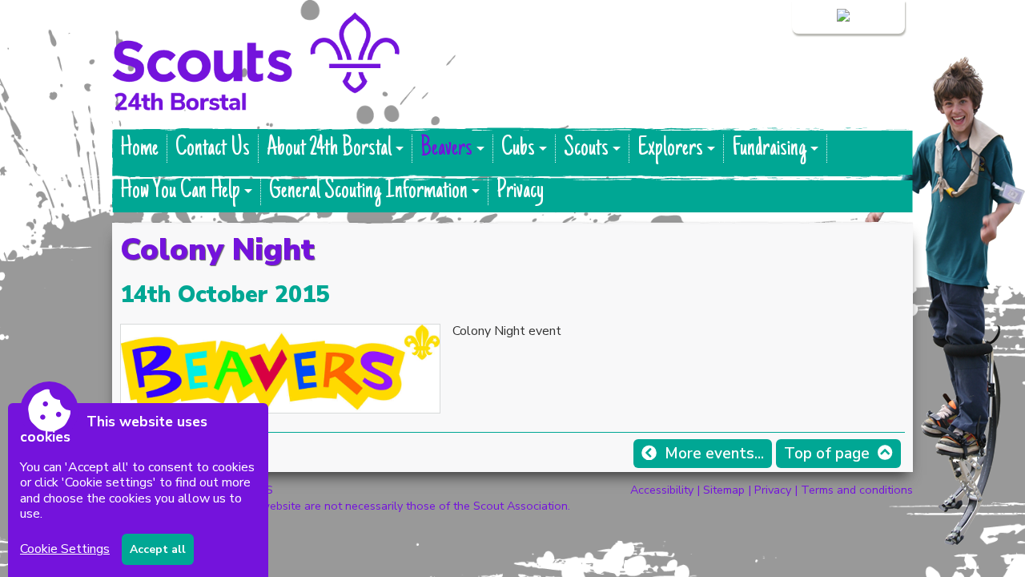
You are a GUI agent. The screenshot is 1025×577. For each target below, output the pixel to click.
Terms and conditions (857, 490)
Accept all (158, 549)
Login (818, 17)
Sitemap (724, 490)
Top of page (827, 453)
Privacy (520, 191)
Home (139, 149)
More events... (714, 453)
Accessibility (661, 490)
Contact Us (212, 149)
